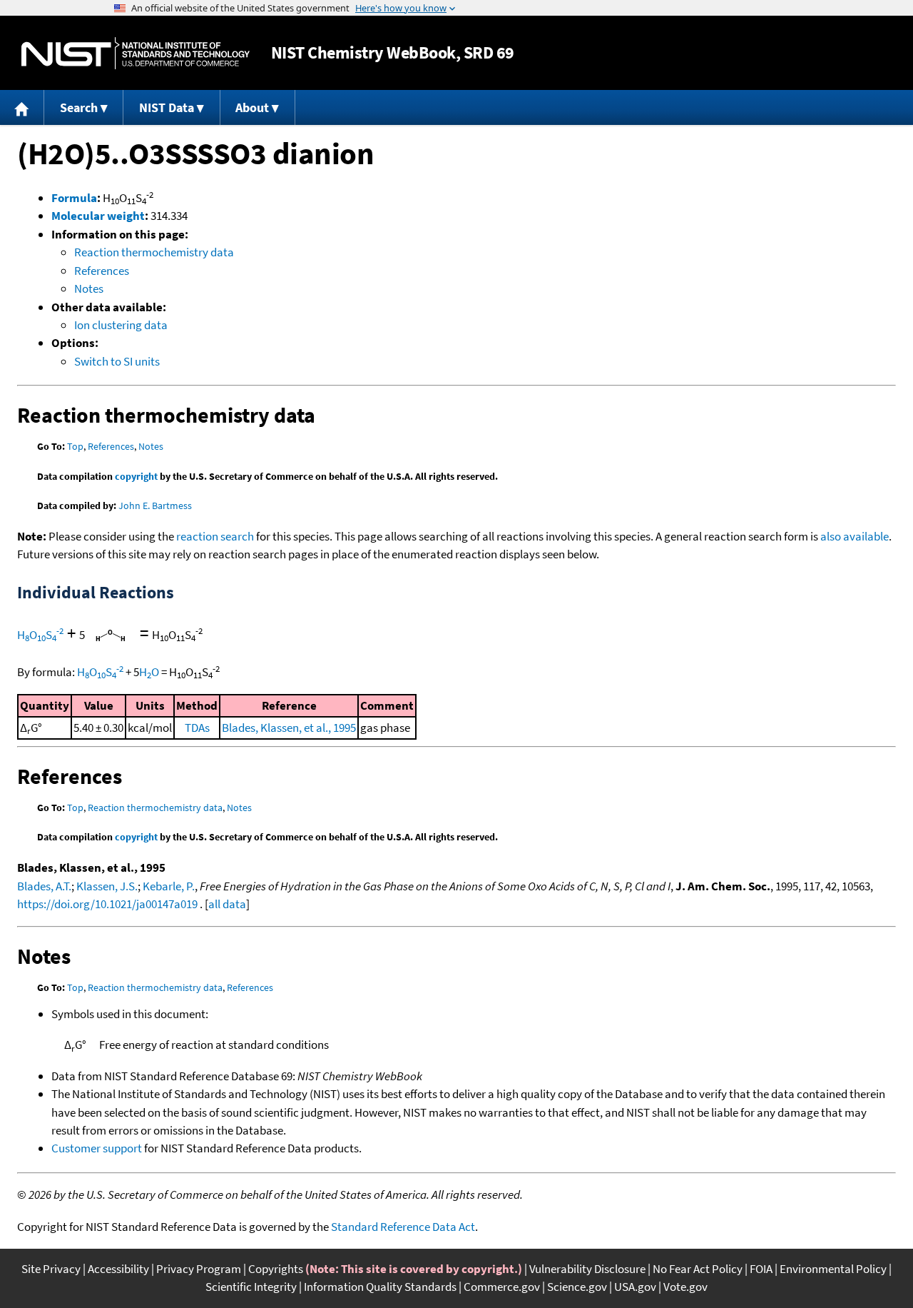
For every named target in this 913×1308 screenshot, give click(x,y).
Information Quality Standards (380, 1286)
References (101, 270)
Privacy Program (198, 1269)
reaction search (215, 536)
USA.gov (635, 1286)
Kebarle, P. (169, 886)
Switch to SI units (117, 361)
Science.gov (577, 1286)
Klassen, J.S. (107, 886)
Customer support (96, 1148)
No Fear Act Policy (698, 1269)
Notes (88, 288)
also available (854, 536)
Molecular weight (98, 215)
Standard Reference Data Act (403, 1226)
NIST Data (166, 107)
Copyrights (275, 1269)
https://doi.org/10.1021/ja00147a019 (107, 904)
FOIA (761, 1269)
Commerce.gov (502, 1286)
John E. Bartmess (155, 505)
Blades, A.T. (44, 886)
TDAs (197, 727)
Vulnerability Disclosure (587, 1269)
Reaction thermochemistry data (154, 252)
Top (75, 446)
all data (227, 904)
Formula (74, 198)
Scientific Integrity (251, 1286)
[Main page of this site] (22, 107)
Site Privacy (51, 1269)
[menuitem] (22, 107)
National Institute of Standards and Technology (135, 53)
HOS (40, 635)
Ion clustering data (121, 325)
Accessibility (118, 1269)
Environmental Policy (833, 1269)
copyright (136, 476)
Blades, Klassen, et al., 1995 (289, 727)
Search (79, 107)
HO (149, 672)
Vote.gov (685, 1286)
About (252, 107)
